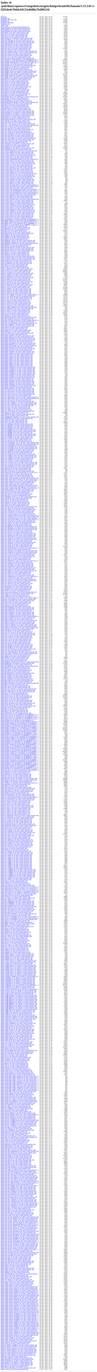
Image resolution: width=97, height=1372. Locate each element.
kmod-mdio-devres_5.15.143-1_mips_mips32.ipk (17, 680)
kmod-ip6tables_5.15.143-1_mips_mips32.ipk (16, 498)
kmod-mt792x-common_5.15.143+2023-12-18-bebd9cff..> (20, 765)
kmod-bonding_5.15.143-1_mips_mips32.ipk (15, 108)
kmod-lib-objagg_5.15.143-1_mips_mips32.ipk (17, 644)
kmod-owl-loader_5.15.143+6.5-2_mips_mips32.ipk (18, 893)
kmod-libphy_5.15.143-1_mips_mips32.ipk (15, 656)
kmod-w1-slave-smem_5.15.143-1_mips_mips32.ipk (18, 1353)
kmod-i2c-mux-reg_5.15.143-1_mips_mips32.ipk (17, 405)
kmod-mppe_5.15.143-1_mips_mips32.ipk (14, 711)
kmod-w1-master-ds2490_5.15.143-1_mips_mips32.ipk (19, 1346)
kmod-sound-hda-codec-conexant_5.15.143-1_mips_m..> (20, 1083)
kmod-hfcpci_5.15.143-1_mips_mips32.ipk (15, 331)
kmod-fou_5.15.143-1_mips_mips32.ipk (14, 266)
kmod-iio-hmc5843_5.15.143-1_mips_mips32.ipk (17, 451)
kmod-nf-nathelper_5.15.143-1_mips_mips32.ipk (17, 817)
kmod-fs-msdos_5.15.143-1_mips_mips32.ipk (16, 291)
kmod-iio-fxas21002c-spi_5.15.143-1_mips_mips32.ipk (20, 444)
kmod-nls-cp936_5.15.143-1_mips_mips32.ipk (16, 866)
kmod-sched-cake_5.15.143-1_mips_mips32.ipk (17, 1021)
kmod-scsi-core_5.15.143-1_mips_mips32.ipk (16, 1043)
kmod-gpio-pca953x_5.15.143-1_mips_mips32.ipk (17, 324)
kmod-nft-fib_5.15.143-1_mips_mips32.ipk (15, 836)
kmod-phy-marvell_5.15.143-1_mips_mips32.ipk (17, 908)
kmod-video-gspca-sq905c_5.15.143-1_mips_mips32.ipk (20, 1323)
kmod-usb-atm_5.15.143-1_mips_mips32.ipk (15, 1154)
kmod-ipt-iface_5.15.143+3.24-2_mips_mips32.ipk (18, 538)
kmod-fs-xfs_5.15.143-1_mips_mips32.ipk (15, 313)
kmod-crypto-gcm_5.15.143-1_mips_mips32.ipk (17, 177)
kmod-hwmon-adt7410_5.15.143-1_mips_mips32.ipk (18, 338)
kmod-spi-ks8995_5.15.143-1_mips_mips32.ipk (17, 1108)
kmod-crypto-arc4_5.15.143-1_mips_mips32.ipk (17, 153)
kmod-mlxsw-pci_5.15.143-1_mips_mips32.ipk (16, 704)
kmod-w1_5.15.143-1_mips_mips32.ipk (14, 1356)
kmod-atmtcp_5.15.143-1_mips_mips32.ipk (15, 89)
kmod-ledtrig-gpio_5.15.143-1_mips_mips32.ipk (17, 623)
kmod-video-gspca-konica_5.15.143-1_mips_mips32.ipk (20, 1295)
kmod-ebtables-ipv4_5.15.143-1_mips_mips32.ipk (18, 240)
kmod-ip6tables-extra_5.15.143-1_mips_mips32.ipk (18, 496)
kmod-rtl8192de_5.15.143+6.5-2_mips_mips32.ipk (18, 980)
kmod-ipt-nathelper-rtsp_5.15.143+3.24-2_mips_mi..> (20, 560)
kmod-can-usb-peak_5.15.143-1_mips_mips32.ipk (17, 139)
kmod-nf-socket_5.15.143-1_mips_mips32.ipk (16, 821)
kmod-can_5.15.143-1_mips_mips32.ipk (14, 142)
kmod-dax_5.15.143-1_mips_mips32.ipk (14, 226)
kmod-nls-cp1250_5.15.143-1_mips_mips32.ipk (17, 852)
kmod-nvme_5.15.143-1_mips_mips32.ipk (14, 882)
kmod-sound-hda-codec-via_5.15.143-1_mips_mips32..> (20, 1090)
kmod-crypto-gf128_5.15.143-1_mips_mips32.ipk (17, 179)
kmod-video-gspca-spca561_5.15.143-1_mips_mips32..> (20, 1320)
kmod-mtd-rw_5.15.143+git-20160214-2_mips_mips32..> (20, 770)
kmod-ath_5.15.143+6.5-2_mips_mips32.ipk (15, 79)
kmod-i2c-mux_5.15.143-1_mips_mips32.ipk (15, 407)
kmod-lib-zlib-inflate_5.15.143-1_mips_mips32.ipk (19, 653)
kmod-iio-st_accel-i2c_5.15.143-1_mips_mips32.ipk (19, 462)
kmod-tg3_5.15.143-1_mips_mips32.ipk (14, 1131)
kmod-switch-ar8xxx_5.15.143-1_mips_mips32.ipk (18, 1113)
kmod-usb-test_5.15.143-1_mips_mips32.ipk (16, 1256)
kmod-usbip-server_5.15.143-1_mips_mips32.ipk (17, 1269)
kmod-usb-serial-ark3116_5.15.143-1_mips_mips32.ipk (20, 1217)
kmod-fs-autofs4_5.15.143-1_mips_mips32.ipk (17, 269)
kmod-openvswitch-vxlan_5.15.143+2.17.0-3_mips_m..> (20, 889)
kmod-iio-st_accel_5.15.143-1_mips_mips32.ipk (17, 465)
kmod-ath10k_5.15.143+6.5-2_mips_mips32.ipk (17, 64)
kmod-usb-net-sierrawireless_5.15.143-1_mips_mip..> (20, 1202)
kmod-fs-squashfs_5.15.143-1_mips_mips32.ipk (17, 308)
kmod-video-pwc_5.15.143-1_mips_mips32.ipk (16, 1336)
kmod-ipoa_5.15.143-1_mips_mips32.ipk (14, 501)
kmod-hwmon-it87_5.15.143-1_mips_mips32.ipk (17, 354)
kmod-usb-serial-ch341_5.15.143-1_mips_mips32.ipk (19, 1219)
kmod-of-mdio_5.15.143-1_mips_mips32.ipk (15, 883)
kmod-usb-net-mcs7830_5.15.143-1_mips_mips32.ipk (18, 1192)
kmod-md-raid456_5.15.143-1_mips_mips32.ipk (17, 678)
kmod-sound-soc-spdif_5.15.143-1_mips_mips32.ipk (18, 1100)
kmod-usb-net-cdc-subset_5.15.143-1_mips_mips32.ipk (20, 1181)
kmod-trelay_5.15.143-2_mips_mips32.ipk (15, 1140)
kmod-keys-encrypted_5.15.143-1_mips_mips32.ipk (18, 599)
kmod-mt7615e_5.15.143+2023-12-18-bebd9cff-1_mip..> (20, 725)
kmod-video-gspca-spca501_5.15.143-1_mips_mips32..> (20, 1315)
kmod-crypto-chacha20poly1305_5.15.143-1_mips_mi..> (20, 159)
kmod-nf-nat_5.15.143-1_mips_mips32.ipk (15, 814)
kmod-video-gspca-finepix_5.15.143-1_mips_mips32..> (20, 1291)
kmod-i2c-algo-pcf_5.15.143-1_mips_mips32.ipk (17, 392)
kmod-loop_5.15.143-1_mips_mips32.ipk (14, 659)
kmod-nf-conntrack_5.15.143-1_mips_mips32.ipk (17, 799)
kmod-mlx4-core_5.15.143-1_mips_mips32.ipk (16, 696)
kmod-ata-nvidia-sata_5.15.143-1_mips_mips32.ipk (18, 51)
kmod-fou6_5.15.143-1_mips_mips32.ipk (14, 264)
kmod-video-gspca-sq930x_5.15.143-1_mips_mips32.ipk (20, 1325)
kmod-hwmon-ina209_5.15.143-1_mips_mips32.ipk (17, 351)
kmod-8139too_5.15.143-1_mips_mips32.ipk (15, 31)
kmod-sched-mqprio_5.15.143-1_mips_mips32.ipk (17, 1033)
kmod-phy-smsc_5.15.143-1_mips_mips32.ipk (16, 912)
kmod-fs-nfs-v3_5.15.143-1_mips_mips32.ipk (16, 297)
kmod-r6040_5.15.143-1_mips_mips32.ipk (15, 949)
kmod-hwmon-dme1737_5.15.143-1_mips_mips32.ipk (18, 344)
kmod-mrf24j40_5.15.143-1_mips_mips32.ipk (16, 713)
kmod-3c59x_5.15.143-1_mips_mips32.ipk (15, 27)
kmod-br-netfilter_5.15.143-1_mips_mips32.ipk (17, 111)
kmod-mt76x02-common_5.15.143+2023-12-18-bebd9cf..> (20, 738)
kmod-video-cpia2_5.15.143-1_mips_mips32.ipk (17, 1283)
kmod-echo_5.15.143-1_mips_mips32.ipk (14, 246)
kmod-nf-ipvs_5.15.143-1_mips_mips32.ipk (15, 808)
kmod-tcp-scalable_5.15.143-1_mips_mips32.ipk (17, 1130)
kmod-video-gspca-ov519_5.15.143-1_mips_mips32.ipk (19, 1300)
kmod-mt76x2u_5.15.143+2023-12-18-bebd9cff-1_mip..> (20, 747)
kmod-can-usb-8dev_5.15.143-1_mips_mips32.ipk (17, 133)
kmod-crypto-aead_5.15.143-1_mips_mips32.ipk (17, 152)
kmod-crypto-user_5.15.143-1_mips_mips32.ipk (17, 214)
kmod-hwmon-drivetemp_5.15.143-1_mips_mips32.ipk (18, 345)
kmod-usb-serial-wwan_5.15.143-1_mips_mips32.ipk (18, 1248)
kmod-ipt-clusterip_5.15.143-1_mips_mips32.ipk (18, 513)
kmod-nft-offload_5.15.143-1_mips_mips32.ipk (17, 841)
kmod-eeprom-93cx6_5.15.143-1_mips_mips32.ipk (17, 247)
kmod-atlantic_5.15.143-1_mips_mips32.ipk (16, 86)
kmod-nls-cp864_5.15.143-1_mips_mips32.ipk (16, 862)
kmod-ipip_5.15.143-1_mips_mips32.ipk (14, 499)
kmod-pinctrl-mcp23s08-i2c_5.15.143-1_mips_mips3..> (20, 916)
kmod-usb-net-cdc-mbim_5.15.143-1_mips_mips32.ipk (19, 1178)
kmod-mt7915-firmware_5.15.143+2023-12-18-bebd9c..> (20, 748)
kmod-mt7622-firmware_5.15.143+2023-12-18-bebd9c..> (20, 727)
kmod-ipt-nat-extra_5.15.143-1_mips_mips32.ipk (18, 556)
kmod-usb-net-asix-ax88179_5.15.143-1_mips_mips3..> (20, 1172)
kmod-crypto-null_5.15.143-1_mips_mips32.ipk (17, 202)
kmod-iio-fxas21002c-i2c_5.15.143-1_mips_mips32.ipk (20, 442)
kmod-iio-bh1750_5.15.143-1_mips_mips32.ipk (17, 428)
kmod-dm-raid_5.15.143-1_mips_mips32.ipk (15, 227)
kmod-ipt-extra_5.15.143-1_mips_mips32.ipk (16, 530)
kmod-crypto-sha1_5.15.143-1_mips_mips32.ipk (17, 209)
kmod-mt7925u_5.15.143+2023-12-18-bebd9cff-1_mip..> (20, 764)
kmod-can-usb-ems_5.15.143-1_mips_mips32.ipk (17, 135)
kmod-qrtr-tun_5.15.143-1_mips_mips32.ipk (16, 946)
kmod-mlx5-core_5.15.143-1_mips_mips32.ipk (16, 697)
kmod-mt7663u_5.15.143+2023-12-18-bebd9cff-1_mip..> (20, 734)
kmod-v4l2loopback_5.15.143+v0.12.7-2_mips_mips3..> (20, 1273)
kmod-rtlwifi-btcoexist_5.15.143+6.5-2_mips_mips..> (20, 989)
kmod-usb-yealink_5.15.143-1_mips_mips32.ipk (17, 1262)
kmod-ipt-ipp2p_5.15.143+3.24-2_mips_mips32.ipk (18, 542)
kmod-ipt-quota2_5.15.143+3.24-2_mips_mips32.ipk (18, 570)
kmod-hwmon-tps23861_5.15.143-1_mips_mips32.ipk (18, 385)
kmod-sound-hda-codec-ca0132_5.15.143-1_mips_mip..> (20, 1078)
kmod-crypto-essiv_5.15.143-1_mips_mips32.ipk (17, 175)
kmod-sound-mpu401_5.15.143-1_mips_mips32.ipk (17, 1094)
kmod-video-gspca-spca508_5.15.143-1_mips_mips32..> (20, 1319)
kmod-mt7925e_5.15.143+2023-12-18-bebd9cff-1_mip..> (20, 762)
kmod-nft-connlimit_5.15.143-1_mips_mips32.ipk (18, 832)
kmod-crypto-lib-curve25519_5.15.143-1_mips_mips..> (20, 192)
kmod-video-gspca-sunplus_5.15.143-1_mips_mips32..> (20, 1329)
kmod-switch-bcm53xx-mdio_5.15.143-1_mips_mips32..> (20, 1114)
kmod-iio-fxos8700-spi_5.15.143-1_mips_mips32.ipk (19, 448)
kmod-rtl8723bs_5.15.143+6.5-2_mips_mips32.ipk (18, 983)
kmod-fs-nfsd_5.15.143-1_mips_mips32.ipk (15, 301)
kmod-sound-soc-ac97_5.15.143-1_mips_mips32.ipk (18, 1097)
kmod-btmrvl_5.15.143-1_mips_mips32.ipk (15, 116)
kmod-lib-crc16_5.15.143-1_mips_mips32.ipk (16, 636)
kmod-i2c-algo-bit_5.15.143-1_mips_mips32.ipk (17, 389)
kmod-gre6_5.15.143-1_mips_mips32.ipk (14, 327)
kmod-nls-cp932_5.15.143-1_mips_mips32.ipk (16, 865)
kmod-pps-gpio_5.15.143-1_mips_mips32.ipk (16, 935)
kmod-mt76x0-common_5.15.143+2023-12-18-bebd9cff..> (20, 737)
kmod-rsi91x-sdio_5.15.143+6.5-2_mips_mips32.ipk (18, 960)
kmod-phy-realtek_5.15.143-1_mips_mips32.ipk (17, 910)
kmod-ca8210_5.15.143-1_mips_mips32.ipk (15, 120)
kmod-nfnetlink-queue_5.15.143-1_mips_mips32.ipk (18, 825)
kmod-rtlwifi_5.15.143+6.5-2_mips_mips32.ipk (17, 993)
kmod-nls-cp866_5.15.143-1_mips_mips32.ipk (16, 863)
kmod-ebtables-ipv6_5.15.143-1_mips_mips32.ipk (18, 241)
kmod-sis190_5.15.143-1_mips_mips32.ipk (15, 1059)
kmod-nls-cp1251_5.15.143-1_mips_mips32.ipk (17, 854)
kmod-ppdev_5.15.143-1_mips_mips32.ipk (15, 925)
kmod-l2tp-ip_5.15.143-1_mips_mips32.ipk (15, 603)
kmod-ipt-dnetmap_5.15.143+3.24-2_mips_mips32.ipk (19, 529)
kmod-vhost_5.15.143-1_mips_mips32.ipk (15, 1278)
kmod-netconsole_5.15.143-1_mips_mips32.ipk (17, 791)
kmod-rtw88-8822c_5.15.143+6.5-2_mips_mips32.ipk (18, 1006)
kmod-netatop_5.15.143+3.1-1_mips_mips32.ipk (17, 789)
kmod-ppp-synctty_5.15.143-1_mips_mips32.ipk (17, 926)
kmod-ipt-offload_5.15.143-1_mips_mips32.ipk (17, 565)
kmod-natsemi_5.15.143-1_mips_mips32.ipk (15, 784)
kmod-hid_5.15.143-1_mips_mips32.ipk (14, 334)
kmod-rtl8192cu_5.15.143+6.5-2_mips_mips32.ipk (18, 979)
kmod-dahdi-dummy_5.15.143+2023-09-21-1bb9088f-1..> (20, 220)
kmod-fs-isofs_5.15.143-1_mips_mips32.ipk (16, 286)
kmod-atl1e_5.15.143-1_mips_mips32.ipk (15, 83)
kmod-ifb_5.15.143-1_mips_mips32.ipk (14, 419)
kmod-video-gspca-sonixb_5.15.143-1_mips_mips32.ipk (20, 1310)
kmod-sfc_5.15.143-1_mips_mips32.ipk (14, 1054)
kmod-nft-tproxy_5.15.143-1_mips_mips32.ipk (17, 845)
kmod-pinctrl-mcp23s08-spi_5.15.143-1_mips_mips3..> (20, 918)
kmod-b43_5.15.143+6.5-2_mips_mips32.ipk (15, 93)
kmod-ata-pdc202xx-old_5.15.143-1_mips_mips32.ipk (19, 52)
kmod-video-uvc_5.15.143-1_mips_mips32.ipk (16, 1339)
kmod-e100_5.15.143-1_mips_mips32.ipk (14, 239)
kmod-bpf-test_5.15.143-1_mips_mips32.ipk (16, 109)
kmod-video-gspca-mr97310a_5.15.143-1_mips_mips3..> (20, 1299)
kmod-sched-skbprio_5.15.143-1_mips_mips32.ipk (18, 1039)
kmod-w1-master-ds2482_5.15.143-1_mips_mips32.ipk (19, 1345)
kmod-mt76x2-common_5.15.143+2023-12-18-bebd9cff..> (20, 744)
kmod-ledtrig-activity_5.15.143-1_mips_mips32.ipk (19, 620)
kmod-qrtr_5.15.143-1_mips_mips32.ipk (14, 947)
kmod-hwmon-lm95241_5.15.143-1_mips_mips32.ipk (18, 367)
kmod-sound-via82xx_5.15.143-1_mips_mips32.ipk (18, 1103)
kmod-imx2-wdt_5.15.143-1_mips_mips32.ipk (16, 469)
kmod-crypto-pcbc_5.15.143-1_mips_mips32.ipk (17, 203)
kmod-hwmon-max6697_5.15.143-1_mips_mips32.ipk (18, 371)
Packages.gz (5, 21)
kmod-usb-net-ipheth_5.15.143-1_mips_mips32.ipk (18, 1187)
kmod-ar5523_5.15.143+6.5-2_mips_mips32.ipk (17, 38)
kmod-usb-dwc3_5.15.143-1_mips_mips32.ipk (16, 1162)
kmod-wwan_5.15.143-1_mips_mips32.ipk (14, 1366)
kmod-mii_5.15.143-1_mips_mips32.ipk (14, 693)
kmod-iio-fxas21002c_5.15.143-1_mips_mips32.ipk (18, 445)
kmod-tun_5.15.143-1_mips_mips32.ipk (14, 1142)
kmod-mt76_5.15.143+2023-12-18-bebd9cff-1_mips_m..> (20, 735)
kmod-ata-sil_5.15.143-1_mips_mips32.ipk (15, 56)
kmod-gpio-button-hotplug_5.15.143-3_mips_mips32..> (20, 320)
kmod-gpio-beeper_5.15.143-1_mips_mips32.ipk (17, 318)
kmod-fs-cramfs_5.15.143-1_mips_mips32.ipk (16, 274)
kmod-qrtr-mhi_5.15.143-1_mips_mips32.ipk (16, 945)
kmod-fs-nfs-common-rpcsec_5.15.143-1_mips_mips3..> (20, 294)
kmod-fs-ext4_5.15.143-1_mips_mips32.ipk (15, 278)
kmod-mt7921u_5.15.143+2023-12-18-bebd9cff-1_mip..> (20, 758)
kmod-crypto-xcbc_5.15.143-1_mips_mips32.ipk (17, 216)
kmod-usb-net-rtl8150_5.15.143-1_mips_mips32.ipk (18, 1199)
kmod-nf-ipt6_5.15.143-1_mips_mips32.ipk (15, 802)
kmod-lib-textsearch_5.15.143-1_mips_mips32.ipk (18, 649)
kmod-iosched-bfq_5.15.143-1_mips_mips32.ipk (17, 491)
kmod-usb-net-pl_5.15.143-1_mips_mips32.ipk (17, 1195)
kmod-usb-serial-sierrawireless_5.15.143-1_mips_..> (20, 1242)
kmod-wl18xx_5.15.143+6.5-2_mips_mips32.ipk (17, 1363)
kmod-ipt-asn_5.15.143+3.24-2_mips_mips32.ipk (17, 508)
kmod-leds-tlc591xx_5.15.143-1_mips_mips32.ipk (18, 617)
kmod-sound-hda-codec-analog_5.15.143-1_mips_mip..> (20, 1076)
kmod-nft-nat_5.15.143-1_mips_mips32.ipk (15, 838)
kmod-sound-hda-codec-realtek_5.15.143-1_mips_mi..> (20, 1087)
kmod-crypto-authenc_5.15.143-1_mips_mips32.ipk (18, 155)
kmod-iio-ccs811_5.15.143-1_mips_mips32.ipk (17, 438)
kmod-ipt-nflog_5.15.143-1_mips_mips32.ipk (16, 562)
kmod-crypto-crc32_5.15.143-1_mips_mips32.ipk (17, 162)
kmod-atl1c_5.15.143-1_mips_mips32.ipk (15, 82)
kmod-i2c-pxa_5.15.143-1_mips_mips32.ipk (15, 408)
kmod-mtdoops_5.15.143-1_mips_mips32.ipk (15, 771)
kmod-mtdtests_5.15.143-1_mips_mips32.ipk (16, 774)
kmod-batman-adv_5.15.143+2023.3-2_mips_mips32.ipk (19, 96)
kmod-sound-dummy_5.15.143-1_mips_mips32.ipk (17, 1073)
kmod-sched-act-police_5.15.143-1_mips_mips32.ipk (19, 1016)
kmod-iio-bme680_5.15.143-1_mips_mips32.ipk (17, 432)
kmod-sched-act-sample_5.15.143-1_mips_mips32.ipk (19, 1017)
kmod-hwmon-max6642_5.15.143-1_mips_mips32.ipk (18, 370)
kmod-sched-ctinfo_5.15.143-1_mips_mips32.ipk (17, 1026)
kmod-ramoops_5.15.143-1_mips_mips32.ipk (15, 952)
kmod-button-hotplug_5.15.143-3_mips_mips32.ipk (18, 119)
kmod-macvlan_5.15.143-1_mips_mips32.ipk (15, 668)
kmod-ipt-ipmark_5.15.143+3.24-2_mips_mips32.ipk (18, 539)
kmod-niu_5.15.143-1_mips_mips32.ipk (14, 848)
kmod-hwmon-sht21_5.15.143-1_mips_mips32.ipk (17, 378)
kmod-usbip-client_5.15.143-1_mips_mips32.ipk (17, 1268)
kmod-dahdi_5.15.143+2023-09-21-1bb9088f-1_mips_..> (20, 224)
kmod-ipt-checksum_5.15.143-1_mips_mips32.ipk (17, 510)
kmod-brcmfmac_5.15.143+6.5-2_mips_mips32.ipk (17, 112)
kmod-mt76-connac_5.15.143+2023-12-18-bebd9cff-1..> (20, 714)
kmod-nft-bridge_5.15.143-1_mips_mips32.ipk (17, 829)
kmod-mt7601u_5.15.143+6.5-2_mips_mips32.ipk (17, 720)
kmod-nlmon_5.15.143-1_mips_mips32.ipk (15, 849)
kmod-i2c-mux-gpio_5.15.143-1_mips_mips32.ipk (17, 401)
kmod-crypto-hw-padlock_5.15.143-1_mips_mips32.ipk (19, 186)
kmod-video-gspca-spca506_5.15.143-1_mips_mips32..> (20, 1318)
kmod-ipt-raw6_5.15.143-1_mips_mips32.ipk (16, 572)
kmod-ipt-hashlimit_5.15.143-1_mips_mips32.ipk (18, 536)
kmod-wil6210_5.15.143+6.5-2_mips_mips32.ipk (17, 1359)
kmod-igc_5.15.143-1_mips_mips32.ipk (14, 422)
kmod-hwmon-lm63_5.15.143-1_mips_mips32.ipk (17, 357)
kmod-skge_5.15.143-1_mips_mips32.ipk (14, 1063)
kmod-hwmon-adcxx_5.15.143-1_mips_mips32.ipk (17, 337)
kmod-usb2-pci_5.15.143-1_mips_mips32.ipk (16, 1263)
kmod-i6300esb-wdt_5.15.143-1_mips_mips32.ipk (17, 414)
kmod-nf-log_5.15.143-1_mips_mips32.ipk (15, 811)
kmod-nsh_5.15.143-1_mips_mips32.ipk (14, 881)
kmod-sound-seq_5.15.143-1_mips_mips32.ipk (16, 1096)
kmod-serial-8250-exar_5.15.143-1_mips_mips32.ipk (19, 1050)
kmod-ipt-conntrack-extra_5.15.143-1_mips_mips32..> (20, 518)
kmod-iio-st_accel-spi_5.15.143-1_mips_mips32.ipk (19, 464)
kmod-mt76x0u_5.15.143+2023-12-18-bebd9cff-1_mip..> (20, 743)
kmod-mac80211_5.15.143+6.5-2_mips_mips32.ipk (17, 663)
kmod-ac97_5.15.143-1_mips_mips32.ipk (14, 34)
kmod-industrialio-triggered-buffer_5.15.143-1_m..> (20, 472)
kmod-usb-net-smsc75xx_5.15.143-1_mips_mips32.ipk (19, 1204)
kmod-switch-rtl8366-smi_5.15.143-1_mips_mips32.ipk (20, 1120)
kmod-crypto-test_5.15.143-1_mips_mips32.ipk (17, 213)
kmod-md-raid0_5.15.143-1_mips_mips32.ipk (16, 674)
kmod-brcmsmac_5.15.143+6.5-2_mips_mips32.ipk (17, 113)
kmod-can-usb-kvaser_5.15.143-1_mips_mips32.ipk (18, 138)
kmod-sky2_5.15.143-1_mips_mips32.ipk (14, 1064)
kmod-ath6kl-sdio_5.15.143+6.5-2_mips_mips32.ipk (18, 71)
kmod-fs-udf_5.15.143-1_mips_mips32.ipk (15, 310)
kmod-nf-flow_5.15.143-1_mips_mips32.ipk (15, 801)
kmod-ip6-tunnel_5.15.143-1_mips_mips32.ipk (17, 493)
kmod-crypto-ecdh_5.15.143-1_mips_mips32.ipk (17, 172)
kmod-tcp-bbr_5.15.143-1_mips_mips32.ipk (15, 1127)
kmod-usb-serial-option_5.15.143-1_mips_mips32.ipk (19, 1236)
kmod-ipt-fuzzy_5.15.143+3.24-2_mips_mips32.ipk (18, 533)
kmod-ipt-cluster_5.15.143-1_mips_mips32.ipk (17, 512)
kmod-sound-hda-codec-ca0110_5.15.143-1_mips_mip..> (20, 1077)
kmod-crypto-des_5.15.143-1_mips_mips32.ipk (17, 169)
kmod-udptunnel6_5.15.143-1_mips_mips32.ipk (17, 1147)
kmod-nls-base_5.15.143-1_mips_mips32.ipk (16, 851)
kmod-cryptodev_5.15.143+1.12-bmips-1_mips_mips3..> (20, 219)
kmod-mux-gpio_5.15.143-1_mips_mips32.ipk (16, 777)
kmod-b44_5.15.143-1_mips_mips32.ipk (14, 95)
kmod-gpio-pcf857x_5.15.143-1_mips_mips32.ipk (17, 325)
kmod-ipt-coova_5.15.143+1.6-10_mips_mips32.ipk (18, 522)
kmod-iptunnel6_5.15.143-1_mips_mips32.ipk (16, 587)
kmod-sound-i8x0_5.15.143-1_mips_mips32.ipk (17, 1093)
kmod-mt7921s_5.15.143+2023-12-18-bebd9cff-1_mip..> (20, 757)
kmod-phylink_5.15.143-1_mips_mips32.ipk (15, 915)
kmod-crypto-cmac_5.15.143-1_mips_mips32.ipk (17, 160)
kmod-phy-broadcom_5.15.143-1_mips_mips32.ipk (17, 905)
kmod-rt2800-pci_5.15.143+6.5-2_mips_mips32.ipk (18, 967)
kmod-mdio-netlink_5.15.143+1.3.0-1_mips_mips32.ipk (20, 683)
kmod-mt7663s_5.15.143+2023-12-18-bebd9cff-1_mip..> (20, 733)
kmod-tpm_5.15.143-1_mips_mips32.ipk (14, 1138)
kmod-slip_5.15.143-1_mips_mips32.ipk (14, 1067)
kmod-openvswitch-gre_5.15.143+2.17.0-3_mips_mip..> (20, 888)
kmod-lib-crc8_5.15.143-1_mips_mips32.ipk (16, 640)
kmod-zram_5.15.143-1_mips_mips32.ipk (14, 1369)
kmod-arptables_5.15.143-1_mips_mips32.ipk (16, 39)
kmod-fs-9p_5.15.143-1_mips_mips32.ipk (15, 267)
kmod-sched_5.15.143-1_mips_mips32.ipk (15, 1040)
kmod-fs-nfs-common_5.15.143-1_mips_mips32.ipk (18, 296)
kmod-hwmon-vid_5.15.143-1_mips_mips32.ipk (16, 387)
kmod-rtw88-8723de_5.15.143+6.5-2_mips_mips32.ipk (19, 996)
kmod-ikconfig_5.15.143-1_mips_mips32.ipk (16, 468)
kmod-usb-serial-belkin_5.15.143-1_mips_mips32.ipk (19, 1218)
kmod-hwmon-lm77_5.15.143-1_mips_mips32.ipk (17, 361)
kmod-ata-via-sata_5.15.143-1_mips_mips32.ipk (17, 58)
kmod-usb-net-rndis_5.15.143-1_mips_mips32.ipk (18, 1198)
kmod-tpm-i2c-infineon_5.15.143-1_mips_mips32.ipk (19, 1137)
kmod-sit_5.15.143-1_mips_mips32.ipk (14, 1061)
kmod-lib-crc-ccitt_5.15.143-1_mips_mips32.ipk (18, 633)
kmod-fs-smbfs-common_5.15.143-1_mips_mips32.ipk (18, 307)
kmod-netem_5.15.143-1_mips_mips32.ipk (15, 792)
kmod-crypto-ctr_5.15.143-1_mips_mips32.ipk (17, 165)
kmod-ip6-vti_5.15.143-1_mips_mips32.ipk (15, 495)
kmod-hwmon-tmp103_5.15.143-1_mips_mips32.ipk (17, 382)
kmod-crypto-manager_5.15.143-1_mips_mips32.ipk (18, 194)
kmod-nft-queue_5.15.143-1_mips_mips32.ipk (16, 842)
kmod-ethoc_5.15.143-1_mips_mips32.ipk (15, 253)
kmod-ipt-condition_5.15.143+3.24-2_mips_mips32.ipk (20, 516)
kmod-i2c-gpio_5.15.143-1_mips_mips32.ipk (16, 399)
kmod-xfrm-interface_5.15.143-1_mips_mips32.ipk (18, 1367)
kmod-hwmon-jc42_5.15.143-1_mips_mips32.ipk (17, 355)
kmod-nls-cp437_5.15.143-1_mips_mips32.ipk (16, 855)
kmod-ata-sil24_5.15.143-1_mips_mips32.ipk (16, 55)
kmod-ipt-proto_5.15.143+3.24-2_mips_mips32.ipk (18, 567)
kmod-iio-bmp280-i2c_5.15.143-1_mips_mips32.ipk (18, 434)
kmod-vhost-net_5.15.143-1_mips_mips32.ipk (16, 1276)
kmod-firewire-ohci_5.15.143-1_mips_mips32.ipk (18, 257)
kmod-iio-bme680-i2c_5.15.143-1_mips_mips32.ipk (18, 429)
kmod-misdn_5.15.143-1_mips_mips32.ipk (15, 694)
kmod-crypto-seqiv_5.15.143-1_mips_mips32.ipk (17, 207)
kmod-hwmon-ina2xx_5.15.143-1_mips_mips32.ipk (17, 352)
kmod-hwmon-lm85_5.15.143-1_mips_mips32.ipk (17, 362)
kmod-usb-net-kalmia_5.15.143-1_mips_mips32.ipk (18, 1188)
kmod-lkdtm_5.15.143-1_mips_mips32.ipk (15, 657)
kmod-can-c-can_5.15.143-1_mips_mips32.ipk (16, 126)
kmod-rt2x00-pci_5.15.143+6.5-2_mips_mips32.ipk (18, 973)
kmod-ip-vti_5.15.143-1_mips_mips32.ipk (15, 492)
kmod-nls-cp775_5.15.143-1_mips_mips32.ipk (16, 856)
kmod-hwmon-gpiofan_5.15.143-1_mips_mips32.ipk (18, 348)
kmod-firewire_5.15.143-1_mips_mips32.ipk (16, 260)
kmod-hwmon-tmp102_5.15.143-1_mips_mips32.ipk (17, 381)
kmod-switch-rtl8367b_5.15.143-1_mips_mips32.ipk (18, 1125)
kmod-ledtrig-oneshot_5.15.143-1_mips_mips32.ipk (18, 624)
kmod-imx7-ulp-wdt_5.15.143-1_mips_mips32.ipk (17, 471)
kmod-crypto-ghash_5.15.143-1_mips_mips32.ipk (17, 180)
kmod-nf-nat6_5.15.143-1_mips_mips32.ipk (15, 812)
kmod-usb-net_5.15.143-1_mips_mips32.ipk (15, 1208)
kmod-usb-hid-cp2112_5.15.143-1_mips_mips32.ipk (18, 1165)
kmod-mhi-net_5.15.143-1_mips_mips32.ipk (15, 687)
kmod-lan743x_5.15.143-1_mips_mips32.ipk (15, 606)
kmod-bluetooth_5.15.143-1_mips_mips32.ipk (16, 103)
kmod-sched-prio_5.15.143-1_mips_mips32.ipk (17, 1036)
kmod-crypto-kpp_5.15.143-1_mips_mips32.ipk (17, 187)
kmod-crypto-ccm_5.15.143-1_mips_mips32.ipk (17, 157)
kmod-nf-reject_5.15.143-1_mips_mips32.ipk (16, 819)
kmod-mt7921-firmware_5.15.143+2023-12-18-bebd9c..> (20, 754)
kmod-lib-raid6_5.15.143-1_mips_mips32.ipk (16, 647)
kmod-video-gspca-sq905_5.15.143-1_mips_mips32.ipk (19, 1322)
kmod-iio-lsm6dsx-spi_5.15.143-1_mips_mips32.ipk (18, 456)
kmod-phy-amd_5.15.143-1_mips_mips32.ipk (15, 899)
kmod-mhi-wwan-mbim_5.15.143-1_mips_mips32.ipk (18, 691)
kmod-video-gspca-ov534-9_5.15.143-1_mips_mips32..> (20, 1302)
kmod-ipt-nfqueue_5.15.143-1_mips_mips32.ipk (17, 563)
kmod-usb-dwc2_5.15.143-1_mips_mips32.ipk (16, 1161)
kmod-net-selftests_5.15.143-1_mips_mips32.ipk (18, 788)
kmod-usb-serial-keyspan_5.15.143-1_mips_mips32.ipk (20, 1231)
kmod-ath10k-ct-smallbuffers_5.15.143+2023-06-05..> (20, 59)
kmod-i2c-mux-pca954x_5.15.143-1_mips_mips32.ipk (18, 404)
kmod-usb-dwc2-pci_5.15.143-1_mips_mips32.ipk (17, 1160)
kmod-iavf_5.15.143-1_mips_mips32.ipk (14, 415)
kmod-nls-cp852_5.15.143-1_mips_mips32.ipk (16, 859)
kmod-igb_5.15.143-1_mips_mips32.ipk (14, 421)
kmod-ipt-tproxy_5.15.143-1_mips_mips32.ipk (17, 583)
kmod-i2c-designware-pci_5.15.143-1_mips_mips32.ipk (20, 398)
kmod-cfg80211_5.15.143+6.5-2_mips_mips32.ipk (17, 148)
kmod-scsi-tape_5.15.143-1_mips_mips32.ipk (16, 1046)
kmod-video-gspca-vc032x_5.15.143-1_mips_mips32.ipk (20, 1333)
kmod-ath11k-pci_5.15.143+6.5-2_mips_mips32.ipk (18, 65)
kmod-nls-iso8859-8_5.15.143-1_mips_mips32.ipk (18, 876)
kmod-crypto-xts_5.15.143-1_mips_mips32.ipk (17, 217)
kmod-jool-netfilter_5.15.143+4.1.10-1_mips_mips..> (20, 597)
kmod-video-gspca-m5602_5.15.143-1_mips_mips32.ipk (19, 1296)
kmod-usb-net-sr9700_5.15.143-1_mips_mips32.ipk (18, 1207)
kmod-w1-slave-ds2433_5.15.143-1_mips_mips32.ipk (18, 1352)
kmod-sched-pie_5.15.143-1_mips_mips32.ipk (16, 1034)
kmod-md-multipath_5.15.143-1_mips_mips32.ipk (17, 673)
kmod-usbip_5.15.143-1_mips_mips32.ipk (15, 1271)
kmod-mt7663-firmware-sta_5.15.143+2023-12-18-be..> (20, 730)
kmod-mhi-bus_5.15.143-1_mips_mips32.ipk (15, 686)
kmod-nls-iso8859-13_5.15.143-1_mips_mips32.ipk (18, 869)
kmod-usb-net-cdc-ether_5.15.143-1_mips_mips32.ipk (19, 1177)
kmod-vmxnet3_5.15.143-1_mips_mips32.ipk (15, 1342)
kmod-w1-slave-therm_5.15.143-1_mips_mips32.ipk (18, 1355)
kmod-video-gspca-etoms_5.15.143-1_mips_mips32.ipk (19, 1289)
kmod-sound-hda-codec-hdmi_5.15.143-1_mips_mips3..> (20, 1084)
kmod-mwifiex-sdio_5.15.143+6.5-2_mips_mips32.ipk (19, 780)
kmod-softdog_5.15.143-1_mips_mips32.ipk (15, 1068)
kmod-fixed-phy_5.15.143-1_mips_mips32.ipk (16, 261)
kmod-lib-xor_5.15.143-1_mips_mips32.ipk (15, 650)
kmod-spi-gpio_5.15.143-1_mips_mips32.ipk (16, 1107)
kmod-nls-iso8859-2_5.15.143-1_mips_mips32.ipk (18, 873)
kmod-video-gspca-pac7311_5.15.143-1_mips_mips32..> (20, 1306)
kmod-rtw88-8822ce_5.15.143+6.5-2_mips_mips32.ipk (19, 1007)
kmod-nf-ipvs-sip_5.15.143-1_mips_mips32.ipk (17, 807)
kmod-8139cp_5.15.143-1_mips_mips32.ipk (15, 29)
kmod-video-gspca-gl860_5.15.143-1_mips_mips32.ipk (19, 1292)
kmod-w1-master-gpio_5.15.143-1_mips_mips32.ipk (18, 1347)
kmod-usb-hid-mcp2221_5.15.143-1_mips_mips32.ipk (18, 1167)
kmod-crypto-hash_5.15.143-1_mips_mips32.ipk (17, 182)
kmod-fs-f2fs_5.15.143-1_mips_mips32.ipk (15, 280)
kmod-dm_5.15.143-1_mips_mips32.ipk (14, 230)
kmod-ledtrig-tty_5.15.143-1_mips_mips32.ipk (17, 629)
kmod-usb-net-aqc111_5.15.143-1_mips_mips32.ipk (18, 1171)
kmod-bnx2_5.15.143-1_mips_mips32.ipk (14, 105)
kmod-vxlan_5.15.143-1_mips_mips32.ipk (15, 1343)
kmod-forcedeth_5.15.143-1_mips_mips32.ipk (16, 263)
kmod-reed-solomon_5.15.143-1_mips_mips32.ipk (17, 955)
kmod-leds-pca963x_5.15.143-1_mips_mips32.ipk (17, 614)
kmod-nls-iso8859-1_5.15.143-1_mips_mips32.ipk (18, 872)
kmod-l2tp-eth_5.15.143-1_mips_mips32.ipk (16, 602)
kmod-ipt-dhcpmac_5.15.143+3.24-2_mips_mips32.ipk (19, 528)
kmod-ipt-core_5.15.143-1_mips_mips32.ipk (16, 523)
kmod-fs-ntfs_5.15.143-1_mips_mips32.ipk (15, 304)
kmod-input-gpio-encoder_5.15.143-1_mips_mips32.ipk (20, 478)
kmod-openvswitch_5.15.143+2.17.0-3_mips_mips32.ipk (20, 891)
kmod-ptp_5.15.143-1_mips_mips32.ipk (14, 942)
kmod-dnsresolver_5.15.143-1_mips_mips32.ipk (17, 233)
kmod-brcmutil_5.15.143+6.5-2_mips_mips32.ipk (17, 115)
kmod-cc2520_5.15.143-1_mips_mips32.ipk (15, 145)
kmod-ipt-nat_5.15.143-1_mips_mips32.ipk (15, 559)
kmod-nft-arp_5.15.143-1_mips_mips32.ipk (15, 828)
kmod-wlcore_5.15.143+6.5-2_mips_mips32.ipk (17, 1365)
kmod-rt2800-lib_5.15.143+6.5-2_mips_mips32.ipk (18, 965)
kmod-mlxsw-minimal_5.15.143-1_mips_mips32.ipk (18, 703)
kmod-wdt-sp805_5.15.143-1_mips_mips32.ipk (16, 1357)
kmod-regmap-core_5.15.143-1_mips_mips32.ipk (17, 956)
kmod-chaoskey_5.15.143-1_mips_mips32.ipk (16, 149)
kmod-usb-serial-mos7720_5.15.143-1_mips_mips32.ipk (20, 1234)
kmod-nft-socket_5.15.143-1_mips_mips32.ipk (17, 844)
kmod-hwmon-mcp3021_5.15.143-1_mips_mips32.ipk (18, 372)
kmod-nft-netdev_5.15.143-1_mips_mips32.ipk (17, 839)
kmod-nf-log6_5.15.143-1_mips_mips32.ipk (15, 809)
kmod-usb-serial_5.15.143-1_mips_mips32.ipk (17, 1251)
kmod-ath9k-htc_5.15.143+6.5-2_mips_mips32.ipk (18, 76)
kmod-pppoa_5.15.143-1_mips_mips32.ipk (15, 929)
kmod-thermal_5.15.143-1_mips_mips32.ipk (15, 1133)
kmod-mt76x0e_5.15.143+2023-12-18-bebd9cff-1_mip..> (20, 741)
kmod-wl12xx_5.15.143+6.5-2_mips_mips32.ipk (17, 1362)
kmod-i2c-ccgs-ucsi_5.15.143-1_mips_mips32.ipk (18, 394)
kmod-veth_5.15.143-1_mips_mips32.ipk (14, 1275)
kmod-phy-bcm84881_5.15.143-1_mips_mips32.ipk (17, 903)
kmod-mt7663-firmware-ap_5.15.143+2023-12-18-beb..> (20, 728)
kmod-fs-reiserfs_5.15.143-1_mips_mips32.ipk (17, 306)
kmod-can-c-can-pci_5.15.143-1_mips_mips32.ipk (18, 123)
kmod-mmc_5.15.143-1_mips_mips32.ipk (14, 708)
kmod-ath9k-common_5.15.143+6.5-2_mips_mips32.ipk (19, 75)
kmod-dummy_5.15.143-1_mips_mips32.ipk (15, 234)
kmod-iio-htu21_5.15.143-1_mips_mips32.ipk (16, 452)
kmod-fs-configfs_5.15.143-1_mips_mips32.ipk (17, 273)
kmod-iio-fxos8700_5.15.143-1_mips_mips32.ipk (17, 449)
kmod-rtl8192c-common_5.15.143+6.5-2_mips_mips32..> (20, 976)
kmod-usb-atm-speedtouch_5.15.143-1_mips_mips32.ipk (20, 1151)
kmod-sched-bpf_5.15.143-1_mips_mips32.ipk (16, 1020)
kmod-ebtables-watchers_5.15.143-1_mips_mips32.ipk (19, 243)
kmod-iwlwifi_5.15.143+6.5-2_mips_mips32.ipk (17, 593)
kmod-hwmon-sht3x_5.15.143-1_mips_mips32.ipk (17, 380)
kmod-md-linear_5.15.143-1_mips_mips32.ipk (16, 670)
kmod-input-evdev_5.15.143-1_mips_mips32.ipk (17, 476)
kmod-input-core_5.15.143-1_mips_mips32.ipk (17, 475)
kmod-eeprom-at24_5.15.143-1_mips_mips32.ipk (17, 249)
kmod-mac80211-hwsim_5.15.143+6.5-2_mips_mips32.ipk (20, 661)
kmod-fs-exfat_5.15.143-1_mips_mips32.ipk (16, 276)
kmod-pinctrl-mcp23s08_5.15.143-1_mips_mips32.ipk (19, 919)
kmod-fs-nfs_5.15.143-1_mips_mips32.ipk (15, 300)
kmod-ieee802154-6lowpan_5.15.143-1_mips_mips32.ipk (20, 417)
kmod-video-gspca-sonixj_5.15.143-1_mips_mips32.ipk (20, 1312)
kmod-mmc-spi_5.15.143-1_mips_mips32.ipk (15, 707)
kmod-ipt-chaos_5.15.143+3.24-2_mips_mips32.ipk (18, 509)
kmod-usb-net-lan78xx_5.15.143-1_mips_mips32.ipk (18, 1191)
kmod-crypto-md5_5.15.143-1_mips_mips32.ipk (17, 197)
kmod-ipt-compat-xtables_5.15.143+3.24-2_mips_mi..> (20, 515)
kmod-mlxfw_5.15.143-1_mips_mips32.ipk (15, 698)
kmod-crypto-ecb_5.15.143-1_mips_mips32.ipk (17, 170)
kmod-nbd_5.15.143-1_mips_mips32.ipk (14, 785)
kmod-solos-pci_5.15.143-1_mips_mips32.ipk (16, 1070)
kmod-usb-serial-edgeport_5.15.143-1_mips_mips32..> (20, 1225)
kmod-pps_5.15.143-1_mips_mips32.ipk (14, 938)
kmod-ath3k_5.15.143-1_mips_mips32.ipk (15, 68)
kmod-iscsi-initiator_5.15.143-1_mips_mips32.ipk (18, 592)
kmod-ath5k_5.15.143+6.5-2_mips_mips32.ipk (16, 69)
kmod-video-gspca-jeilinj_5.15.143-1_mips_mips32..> (20, 1293)
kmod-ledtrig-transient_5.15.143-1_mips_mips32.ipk (19, 627)
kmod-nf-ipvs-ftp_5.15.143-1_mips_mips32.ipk (17, 805)
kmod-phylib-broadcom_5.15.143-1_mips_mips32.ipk (18, 913)
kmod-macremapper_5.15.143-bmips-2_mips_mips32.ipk (19, 666)
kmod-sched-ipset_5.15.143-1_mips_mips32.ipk (17, 1031)
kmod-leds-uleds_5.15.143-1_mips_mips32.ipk (17, 619)
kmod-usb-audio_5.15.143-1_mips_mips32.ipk (16, 1155)
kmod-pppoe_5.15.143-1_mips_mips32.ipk (15, 930)
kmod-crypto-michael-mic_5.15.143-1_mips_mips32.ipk (20, 199)
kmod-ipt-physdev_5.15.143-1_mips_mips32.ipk (17, 566)
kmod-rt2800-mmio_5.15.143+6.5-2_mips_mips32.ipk (18, 966)
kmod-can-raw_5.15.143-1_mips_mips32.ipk (15, 130)
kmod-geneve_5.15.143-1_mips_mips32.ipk (15, 315)
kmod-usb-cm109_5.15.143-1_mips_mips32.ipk (16, 1157)
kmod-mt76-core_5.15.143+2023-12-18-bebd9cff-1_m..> (20, 715)
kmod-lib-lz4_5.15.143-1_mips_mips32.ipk (15, 641)
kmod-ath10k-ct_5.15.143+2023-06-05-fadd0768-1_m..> (20, 61)
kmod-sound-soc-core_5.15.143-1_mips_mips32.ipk (18, 1098)
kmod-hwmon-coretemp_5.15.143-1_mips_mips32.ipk (18, 343)
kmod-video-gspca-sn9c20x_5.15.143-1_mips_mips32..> (20, 1309)
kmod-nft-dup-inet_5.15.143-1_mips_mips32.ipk (17, 835)
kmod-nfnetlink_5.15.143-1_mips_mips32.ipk (16, 826)
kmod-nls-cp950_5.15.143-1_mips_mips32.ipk (16, 868)
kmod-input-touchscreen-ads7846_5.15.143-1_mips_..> (20, 486)
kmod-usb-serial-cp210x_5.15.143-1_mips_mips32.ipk (19, 1221)
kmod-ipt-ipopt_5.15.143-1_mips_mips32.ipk (16, 540)
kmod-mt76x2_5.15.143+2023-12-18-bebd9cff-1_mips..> (20, 745)
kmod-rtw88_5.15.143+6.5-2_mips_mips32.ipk (16, 1013)
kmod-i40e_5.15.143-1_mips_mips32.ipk (14, 412)
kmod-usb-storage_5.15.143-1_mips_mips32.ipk (17, 1255)
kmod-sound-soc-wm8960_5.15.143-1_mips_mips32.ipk (19, 1101)
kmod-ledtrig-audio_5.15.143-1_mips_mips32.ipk (18, 622)
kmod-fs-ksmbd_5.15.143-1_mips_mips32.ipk (16, 288)
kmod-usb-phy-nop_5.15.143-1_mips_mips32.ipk (17, 1212)
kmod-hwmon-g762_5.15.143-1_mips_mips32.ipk (17, 347)
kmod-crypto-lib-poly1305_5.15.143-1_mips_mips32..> (20, 193)
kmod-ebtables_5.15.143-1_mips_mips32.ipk (16, 244)
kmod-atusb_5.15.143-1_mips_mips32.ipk (15, 91)
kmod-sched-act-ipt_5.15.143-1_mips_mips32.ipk (18, 1014)
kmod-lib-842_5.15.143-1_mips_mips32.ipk (15, 630)
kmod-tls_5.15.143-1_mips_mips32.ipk (14, 1134)
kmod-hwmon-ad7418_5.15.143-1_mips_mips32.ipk (17, 335)
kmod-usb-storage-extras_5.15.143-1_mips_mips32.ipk (20, 1252)
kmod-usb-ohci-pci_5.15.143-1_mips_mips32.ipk (17, 1209)
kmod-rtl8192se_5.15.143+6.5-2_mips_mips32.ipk (18, 982)
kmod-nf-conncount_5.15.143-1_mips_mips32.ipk (17, 795)
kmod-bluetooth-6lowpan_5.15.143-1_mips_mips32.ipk (19, 102)
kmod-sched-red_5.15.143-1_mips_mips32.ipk (16, 1037)
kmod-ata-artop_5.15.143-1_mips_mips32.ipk (16, 46)
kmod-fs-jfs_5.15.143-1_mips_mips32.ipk (15, 287)
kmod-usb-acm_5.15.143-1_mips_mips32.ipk (15, 1148)
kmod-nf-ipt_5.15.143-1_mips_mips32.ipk (15, 804)
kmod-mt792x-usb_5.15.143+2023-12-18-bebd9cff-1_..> (20, 767)
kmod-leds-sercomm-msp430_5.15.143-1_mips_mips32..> (20, 616)
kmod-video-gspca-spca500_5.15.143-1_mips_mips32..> (20, 1313)
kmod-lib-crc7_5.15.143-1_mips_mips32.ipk (16, 639)
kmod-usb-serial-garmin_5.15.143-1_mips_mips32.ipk (19, 1228)
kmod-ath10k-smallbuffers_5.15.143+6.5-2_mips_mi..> (20, 62)
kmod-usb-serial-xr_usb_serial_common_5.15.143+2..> (20, 1249)
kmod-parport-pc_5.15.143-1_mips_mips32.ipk (17, 895)
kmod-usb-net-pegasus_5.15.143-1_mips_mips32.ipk (18, 1194)
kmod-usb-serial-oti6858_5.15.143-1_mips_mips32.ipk (20, 1238)
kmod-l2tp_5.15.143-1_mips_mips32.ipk (14, 604)
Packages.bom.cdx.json (9, 19)
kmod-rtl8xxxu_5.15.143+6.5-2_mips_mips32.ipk (17, 987)
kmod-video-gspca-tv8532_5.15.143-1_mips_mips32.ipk (20, 1332)
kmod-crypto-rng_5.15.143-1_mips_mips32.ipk (17, 206)
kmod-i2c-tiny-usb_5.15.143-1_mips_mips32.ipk (17, 411)
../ (2, 15)
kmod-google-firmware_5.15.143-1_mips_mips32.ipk (18, 317)
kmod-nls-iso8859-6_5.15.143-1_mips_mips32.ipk (18, 875)
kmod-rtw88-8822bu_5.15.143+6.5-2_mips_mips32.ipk (19, 1004)
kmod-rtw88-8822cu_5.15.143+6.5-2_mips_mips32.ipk (19, 1009)
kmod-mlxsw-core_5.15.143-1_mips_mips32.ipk (17, 700)
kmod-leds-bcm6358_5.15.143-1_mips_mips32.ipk (17, 609)
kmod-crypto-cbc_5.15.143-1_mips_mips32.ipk (17, 156)
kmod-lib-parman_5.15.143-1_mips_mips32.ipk (17, 646)
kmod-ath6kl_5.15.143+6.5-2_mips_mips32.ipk (17, 73)
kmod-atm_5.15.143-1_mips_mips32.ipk (14, 88)
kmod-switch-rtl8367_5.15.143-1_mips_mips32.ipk (18, 1124)
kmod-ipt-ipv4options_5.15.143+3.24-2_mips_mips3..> (20, 547)
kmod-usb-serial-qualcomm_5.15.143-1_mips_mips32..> (20, 1241)
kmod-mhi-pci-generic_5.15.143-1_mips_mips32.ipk (18, 688)
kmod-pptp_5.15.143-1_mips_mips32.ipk (14, 939)
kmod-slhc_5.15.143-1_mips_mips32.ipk (14, 1066)
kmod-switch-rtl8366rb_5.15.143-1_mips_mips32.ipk (19, 1121)
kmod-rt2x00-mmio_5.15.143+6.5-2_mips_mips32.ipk (18, 972)
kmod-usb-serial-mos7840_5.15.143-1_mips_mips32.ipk (20, 1235)
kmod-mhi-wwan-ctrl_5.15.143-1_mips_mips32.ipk (18, 690)
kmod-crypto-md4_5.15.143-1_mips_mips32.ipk (17, 196)
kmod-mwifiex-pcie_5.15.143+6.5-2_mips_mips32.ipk (19, 778)
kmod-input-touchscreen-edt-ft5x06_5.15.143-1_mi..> (20, 488)
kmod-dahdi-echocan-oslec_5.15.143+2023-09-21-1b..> (20, 222)
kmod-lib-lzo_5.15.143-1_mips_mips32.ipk (15, 643)
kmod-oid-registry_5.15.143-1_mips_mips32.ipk (17, 885)
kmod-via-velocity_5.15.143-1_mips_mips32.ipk (17, 1281)
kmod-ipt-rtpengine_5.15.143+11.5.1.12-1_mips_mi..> (20, 576)
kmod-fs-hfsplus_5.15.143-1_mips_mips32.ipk (17, 284)
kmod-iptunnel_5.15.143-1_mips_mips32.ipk (16, 589)
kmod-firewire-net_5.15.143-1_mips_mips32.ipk (17, 256)
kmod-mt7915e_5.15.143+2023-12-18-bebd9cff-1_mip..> (20, 750)
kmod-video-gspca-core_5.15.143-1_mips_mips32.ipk (19, 1288)
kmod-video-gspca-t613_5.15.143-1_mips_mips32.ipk (19, 1330)
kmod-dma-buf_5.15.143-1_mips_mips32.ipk (15, 231)
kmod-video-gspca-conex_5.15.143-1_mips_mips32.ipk (19, 1286)
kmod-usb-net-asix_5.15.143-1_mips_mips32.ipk (17, 1174)
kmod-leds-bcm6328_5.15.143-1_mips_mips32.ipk (17, 607)
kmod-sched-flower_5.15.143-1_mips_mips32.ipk (17, 1029)
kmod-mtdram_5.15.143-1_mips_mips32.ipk (15, 772)
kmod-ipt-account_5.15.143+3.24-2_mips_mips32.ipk (19, 506)
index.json (4, 25)
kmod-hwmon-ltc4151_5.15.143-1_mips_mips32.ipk (18, 368)
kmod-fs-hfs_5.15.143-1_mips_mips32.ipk (15, 283)
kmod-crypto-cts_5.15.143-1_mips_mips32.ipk (17, 166)
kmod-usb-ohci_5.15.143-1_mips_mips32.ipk (16, 1211)
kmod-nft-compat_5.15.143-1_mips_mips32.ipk (17, 831)
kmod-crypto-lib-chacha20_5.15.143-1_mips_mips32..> (20, 189)
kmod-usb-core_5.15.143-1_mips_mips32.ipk (16, 1158)
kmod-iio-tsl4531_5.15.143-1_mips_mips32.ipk (17, 466)
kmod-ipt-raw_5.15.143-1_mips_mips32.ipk (15, 573)
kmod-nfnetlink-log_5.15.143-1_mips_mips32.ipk (18, 824)
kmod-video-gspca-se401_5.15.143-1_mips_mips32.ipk (19, 1308)
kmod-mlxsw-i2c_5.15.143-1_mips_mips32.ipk (16, 701)
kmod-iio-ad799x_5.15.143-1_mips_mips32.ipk (17, 424)
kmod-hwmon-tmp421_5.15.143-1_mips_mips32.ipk (17, 384)
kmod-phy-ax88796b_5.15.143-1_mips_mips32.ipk (17, 902)
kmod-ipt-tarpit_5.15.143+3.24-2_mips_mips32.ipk (18, 580)
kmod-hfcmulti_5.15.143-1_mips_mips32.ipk (16, 330)
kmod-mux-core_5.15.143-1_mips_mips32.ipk (16, 775)
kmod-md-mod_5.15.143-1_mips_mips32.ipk (15, 671)
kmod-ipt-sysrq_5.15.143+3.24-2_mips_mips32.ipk (18, 579)
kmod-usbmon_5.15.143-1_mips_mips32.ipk (15, 1272)
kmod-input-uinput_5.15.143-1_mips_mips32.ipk (17, 489)
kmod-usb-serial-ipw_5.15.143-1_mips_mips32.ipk (18, 1229)
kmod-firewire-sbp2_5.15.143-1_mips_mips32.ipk (18, 259)
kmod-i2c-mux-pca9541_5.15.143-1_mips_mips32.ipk (18, 402)
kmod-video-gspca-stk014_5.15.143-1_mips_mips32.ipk (20, 1326)
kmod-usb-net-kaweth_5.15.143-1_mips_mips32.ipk (18, 1189)
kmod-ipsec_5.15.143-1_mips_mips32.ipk (15, 505)
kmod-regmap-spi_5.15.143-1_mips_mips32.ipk (17, 959)
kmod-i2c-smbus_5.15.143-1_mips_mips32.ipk (16, 409)
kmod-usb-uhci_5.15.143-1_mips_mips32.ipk (16, 1258)
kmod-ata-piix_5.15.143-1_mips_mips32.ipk (16, 54)
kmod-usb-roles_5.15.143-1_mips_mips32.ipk (16, 1215)
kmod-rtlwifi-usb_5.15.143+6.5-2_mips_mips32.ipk (18, 992)
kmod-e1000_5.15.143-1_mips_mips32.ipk (15, 236)
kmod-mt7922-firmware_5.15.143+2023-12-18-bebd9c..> (20, 760)
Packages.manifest (7, 22)
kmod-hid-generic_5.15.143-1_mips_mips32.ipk (17, 333)
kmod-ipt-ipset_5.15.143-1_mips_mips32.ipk (16, 546)
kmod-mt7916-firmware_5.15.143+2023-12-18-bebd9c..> (20, 751)
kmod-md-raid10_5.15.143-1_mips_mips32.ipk (16, 676)
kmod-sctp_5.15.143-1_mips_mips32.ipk (14, 1047)
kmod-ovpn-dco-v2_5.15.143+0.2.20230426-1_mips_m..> (20, 892)
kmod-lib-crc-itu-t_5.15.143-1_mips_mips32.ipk (18, 634)
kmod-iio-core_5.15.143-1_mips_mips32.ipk (16, 439)
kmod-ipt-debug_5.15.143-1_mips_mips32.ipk (16, 525)
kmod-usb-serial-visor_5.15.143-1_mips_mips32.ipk (19, 1246)
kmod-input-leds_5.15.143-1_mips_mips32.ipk (17, 483)
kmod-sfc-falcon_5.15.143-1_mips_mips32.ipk (17, 1053)
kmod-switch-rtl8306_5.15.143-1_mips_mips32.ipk (18, 1118)
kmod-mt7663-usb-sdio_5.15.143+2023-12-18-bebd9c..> (20, 731)
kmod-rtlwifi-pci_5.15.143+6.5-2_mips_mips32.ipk (18, 990)
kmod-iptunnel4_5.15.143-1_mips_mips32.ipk (16, 586)
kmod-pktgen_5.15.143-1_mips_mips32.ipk (15, 920)
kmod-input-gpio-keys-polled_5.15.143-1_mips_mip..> (20, 479)
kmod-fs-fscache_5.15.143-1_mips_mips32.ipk (17, 281)
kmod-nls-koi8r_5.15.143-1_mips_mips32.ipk (16, 878)
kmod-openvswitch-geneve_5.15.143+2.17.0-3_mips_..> (20, 886)
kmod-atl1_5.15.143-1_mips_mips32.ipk (14, 81)
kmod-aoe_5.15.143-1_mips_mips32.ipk (14, 36)
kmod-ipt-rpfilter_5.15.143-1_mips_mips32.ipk (17, 575)
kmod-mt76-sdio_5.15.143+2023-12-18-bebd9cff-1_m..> (20, 717)
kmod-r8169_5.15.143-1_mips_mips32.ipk (15, 950)
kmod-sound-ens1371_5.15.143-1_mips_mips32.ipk (18, 1074)
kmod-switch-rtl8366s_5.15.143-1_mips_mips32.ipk (18, 1123)
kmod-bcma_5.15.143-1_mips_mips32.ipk (14, 98)
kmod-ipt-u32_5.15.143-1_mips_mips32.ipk (15, 585)
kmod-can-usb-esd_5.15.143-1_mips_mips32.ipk (17, 136)
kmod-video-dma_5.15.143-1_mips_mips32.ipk (16, 1285)
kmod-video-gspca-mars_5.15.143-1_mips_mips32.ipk (19, 1298)
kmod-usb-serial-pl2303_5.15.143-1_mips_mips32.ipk (19, 1239)
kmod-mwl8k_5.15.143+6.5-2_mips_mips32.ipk (16, 781)
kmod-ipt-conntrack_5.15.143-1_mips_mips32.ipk (18, 520)
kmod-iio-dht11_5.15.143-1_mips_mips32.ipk (16, 441)
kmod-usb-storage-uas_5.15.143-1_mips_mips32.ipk (18, 1254)
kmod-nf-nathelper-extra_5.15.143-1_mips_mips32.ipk (20, 815)
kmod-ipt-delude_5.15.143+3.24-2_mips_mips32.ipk (18, 526)
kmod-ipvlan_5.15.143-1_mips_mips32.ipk (15, 590)
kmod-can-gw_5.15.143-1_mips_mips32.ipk (15, 128)
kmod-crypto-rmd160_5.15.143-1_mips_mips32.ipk (18, 204)
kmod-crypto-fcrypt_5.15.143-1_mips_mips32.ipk (18, 176)
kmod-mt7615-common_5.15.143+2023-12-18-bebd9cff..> (20, 723)
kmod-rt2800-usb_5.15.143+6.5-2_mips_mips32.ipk (18, 969)
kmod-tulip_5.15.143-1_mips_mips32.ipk (15, 1141)
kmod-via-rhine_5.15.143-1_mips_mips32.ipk (16, 1279)
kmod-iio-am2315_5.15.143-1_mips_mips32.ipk (17, 427)
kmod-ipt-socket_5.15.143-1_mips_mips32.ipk (17, 577)
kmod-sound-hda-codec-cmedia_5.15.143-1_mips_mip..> (20, 1081)
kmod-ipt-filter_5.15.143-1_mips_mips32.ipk (17, 532)
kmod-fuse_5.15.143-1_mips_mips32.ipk (14, 314)
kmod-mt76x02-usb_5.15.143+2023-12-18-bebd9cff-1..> (20, 740)
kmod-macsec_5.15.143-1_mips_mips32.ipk (15, 667)
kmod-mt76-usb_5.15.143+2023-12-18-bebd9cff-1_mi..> (20, 718)
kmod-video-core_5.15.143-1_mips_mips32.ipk (17, 1282)
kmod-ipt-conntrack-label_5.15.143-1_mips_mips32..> (20, 519)
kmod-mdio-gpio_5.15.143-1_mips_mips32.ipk (16, 681)
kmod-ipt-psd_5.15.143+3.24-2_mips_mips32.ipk (17, 569)
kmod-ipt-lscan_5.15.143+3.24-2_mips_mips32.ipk (18, 553)
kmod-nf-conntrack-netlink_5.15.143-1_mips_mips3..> (20, 797)
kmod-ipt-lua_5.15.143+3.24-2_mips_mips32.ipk (17, 555)
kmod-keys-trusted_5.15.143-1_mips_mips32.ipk (17, 600)
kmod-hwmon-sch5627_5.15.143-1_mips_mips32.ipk (18, 377)
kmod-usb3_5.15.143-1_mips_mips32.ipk (14, 1266)
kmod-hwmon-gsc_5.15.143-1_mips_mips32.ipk (16, 350)
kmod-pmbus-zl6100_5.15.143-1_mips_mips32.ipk (17, 923)
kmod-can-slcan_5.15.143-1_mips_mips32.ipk (16, 132)
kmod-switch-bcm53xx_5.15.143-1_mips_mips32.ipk (18, 1115)
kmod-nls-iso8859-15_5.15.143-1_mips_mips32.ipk (18, 871)
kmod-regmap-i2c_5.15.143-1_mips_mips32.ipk (17, 957)
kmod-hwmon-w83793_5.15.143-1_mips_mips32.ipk (17, 388)
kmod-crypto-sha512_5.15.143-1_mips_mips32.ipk (18, 212)
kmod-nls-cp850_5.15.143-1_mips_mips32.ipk (16, 858)
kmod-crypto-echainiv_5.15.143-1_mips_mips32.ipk (18, 173)
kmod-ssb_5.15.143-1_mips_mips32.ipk (14, 1110)
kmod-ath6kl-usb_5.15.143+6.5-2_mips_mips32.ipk (18, 72)
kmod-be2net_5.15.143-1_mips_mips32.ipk (15, 99)
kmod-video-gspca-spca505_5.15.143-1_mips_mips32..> (20, 1316)
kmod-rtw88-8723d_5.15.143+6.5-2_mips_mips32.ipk (18, 994)
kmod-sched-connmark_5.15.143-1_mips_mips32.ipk (18, 1023)
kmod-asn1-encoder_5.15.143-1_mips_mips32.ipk (17, 42)
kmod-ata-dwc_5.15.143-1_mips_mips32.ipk (15, 49)
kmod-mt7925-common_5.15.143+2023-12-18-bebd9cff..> (20, 761)
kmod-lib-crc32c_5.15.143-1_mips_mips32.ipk (17, 637)
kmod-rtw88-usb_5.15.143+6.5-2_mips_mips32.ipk (18, 1012)
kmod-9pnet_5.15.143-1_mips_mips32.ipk (15, 32)
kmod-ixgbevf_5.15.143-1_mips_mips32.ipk (15, 596)
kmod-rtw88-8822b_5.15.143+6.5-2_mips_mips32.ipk (18, 1002)
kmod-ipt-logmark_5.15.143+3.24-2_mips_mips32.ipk (19, 552)
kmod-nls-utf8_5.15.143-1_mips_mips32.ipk (16, 879)
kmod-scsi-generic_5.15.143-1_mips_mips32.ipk (17, 1044)
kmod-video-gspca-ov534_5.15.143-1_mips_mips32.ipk (19, 1303)
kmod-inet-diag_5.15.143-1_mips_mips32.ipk (16, 473)
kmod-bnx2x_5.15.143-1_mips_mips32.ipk (15, 106)
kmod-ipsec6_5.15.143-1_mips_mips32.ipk (15, 503)
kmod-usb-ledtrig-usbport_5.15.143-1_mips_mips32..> (20, 1170)
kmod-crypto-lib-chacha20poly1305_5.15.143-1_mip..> (20, 190)
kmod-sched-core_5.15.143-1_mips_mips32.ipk (17, 1024)
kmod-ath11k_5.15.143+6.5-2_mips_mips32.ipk (17, 66)
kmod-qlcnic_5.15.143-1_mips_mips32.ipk (15, 943)
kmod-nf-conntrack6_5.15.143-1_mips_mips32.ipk (18, 798)
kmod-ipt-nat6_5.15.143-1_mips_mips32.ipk (16, 557)
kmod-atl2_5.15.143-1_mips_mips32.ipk (14, 85)
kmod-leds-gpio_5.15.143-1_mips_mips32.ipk (16, 610)
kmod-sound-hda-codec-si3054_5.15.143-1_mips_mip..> (20, 1088)
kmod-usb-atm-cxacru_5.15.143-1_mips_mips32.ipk (18, 1150)
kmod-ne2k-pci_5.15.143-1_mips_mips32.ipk (16, 787)
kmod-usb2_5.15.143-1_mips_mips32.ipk (14, 1265)
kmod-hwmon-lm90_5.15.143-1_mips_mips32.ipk (17, 364)
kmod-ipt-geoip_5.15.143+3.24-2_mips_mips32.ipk (18, 535)
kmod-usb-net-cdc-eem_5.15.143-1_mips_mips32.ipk (18, 1175)
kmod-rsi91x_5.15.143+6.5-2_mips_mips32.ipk (17, 963)
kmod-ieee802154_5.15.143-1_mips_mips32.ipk (17, 418)
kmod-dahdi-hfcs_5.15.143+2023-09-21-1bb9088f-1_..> (20, 223)
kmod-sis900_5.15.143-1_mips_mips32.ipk (15, 1060)
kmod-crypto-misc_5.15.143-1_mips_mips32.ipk (17, 200)
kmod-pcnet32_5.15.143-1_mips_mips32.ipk (15, 896)
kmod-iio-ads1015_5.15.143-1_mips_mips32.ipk (17, 425)
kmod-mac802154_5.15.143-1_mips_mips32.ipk (16, 664)
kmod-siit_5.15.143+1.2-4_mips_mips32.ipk (16, 1057)
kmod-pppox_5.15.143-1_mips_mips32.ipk (15, 933)
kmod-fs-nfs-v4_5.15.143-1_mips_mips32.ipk (16, 298)
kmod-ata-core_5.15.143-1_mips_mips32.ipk (16, 48)
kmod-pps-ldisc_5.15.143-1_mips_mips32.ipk (16, 936)
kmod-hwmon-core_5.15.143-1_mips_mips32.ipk (17, 341)
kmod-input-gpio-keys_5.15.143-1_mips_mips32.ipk (18, 481)
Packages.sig (5, 24)
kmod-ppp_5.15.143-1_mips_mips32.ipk (14, 928)
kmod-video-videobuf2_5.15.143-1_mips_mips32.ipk (18, 1340)
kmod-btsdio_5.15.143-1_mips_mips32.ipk (15, 118)
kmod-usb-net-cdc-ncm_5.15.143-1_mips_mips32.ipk (18, 1180)
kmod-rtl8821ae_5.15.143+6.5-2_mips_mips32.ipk (18, 986)
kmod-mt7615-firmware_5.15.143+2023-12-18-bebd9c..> (20, 724)
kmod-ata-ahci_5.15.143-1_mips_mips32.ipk (16, 45)
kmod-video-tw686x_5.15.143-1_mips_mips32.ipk (17, 1338)
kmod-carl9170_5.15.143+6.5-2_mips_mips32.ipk (17, 143)
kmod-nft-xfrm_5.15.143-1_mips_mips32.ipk (16, 846)
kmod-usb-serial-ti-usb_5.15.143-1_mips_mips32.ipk (19, 1245)
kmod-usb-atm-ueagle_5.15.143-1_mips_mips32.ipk (18, 1152)
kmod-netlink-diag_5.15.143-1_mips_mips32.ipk (17, 794)
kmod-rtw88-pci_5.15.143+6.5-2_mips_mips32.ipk (18, 1010)
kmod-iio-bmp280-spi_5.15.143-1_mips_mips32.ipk (18, 435)
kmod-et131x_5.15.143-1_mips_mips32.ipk (15, 251)
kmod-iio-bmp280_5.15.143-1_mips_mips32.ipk (17, 436)
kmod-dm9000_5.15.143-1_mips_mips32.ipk (15, 229)
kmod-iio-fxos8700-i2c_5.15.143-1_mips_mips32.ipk (19, 446)
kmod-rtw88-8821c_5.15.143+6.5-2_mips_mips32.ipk (18, 997)
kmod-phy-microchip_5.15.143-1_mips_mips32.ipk (18, 909)
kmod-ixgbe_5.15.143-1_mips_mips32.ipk (15, 594)
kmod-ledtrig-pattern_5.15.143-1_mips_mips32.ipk (18, 626)
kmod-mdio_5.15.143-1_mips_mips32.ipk (14, 684)
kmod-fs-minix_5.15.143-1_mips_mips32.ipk (16, 290)
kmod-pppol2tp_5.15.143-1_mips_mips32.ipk (16, 932)
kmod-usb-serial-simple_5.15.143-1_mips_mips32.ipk (19, 1244)
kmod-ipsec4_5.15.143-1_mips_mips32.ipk (15, 502)
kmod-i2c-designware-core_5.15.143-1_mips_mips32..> (20, 397)
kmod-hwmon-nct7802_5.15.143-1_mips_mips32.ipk (18, 374)
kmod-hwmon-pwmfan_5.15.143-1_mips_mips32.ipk (17, 375)
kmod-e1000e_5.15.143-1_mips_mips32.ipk (15, 237)
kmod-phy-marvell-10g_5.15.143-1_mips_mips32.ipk (18, 906)
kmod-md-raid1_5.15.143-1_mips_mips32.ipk (16, 677)
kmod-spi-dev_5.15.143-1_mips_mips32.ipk (15, 1105)
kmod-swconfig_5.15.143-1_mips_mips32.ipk (16, 1111)
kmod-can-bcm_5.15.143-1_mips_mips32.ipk (15, 122)
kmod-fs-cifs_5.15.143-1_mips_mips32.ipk (15, 271)
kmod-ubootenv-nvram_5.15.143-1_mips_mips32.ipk (18, 1144)
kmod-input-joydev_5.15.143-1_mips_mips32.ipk (17, 482)
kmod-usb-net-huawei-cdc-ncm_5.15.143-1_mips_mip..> (20, 1185)
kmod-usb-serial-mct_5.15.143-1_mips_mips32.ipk (18, 1232)
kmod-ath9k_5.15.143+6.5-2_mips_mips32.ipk (16, 78)
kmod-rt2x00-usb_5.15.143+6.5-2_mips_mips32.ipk (18, 975)
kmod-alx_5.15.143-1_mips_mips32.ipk (14, 35)
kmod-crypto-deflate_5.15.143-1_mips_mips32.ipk (18, 167)
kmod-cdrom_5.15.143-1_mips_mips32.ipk (15, 146)
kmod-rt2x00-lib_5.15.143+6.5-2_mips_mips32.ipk (18, 970)
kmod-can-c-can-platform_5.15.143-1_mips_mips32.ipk (20, 125)
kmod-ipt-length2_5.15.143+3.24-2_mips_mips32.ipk (19, 550)
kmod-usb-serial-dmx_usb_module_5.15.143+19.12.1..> (20, 1224)
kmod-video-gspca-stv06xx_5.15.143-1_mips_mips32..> (20, 1328)
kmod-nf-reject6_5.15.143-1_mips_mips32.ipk (17, 818)
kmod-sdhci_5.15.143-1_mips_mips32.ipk (15, 1049)
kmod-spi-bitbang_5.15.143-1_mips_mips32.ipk (17, 1104)
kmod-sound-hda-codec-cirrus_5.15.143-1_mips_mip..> (20, 1080)
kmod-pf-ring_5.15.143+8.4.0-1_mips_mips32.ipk (18, 898)
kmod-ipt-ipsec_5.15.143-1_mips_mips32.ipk (16, 545)
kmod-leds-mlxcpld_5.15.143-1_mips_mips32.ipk (17, 612)
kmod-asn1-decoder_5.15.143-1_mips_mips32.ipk (17, 41)
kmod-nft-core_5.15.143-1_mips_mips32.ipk (16, 834)
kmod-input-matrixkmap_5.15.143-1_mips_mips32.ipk (19, 485)
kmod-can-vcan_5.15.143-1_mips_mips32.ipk (16, 140)
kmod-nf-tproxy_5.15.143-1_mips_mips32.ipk (16, 822)
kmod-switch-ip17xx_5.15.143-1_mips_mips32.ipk (18, 1117)
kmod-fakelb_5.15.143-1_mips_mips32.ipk (15, 254)
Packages (4, 17)
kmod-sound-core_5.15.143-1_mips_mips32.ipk (17, 1071)
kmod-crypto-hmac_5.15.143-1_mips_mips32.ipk (17, 183)
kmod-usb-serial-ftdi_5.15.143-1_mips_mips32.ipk (18, 1226)
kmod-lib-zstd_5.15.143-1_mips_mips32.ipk (16, 654)
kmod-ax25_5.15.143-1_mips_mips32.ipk (14, 92)
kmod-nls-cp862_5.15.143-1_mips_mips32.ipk (16, 861)
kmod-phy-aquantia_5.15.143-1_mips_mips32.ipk (17, 901)
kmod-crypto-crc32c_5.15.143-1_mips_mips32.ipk (18, 163)
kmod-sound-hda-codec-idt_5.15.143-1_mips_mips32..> (20, 1086)
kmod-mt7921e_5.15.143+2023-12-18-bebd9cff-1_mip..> (20, 755)
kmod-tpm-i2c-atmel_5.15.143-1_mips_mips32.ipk (18, 1135)
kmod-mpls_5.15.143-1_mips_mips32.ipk (14, 710)
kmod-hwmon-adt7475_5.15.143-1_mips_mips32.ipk (18, 340)
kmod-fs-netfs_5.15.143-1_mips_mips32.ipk (16, 293)
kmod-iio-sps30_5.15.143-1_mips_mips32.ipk (16, 461)
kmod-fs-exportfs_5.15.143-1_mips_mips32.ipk (17, 277)
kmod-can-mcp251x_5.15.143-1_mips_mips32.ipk (17, 129)
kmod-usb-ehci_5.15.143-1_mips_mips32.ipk (16, 1164)
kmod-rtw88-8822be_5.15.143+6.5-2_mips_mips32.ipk (19, 1003)
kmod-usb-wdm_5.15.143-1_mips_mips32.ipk (15, 1259)
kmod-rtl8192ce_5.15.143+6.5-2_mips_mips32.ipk (18, 977)
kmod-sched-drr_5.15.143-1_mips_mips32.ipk (16, 1027)
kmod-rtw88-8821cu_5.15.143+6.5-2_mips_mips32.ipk (19, 1000)
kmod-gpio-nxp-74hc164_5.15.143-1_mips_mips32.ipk (19, 323)
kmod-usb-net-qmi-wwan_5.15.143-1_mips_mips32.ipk (19, 1197)
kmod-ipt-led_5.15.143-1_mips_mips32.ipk (15, 549)
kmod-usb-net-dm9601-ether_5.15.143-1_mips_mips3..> (20, 1182)
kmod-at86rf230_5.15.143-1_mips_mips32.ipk (16, 44)
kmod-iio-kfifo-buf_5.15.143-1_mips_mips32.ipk (18, 454)
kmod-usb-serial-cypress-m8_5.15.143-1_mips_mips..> (20, 1222)
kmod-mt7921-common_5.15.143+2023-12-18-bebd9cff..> (20, 752)
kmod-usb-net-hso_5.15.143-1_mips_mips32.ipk (17, 1184)
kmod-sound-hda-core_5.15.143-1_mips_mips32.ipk (18, 1091)
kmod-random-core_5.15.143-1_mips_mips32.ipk (17, 953)
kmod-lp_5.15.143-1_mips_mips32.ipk (14, 660)
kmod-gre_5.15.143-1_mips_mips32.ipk (14, 328)
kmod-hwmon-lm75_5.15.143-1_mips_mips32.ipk (17, 360)
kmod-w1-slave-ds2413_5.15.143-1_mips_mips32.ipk (18, 1349)
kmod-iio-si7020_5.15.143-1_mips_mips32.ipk (17, 459)
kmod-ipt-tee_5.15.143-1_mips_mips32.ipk (15, 582)
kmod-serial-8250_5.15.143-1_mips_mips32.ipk (17, 1051)
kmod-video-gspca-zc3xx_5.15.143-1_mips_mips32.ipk (19, 1335)
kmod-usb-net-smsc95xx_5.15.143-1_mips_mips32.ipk (19, 1205)
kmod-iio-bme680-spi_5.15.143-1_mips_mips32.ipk (18, 431)
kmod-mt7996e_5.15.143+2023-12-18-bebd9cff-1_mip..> (20, 768)
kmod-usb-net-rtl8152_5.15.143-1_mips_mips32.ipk (18, 1201)
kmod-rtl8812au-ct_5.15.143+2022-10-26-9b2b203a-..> (20, 984)
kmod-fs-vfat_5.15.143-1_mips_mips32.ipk (15, 311)
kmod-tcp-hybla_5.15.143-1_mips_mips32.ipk (16, 1128)
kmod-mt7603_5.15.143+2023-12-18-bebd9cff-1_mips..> (20, 721)
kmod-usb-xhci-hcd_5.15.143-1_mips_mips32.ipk (17, 1261)
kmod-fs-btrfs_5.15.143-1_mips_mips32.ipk (16, 270)
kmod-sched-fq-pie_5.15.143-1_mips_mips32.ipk (17, 1030)
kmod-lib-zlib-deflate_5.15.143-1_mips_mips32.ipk (19, 651)
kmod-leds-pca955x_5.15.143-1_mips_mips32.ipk (17, 613)
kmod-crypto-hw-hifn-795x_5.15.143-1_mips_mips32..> (20, 185)
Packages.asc (5, 18)
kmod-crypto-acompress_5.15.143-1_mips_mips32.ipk (19, 150)
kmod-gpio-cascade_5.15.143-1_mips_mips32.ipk (17, 321)
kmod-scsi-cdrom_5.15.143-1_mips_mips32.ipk (17, 1041)
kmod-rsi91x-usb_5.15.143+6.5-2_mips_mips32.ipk (18, 962)
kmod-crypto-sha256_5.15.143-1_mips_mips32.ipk (18, 210)
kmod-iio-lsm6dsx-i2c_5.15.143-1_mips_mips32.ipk (18, 455)
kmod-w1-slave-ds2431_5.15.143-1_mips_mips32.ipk (18, 1350)
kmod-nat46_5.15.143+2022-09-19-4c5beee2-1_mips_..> (20, 782)
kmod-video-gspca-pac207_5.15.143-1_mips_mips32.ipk (20, 1305)
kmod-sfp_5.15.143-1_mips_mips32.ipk (14, 1056)
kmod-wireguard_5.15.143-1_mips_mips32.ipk (16, 1360)
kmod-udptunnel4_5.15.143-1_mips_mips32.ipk (17, 1145)
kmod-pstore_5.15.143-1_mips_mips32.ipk (15, 940)
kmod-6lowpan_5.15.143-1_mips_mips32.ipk (15, 28)
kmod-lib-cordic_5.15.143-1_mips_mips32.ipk (17, 631)
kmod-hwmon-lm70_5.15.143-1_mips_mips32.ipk (17, 358)
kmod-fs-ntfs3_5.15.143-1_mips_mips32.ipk (16, 303)
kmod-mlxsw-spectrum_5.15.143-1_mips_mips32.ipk (18, 705)
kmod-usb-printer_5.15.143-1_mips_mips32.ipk (17, 1214)
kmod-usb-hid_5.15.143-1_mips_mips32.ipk (15, 1168)
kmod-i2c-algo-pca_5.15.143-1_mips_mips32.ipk (17, 391)
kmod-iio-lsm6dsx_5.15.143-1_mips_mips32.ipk (17, 458)
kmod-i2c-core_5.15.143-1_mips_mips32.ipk (16, 395)
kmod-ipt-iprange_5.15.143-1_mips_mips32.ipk (17, 543)
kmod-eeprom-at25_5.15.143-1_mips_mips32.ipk (17, 250)
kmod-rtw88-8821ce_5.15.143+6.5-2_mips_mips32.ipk (19, 999)
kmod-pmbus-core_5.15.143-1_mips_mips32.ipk (17, 922)
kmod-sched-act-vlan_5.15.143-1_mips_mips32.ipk (18, 1019)
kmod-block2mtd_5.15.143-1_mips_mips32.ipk (16, 101)
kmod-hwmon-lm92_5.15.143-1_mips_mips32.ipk (17, 365)
